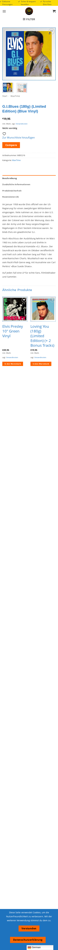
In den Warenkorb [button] (12, 364)
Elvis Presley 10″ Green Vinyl (12, 331)
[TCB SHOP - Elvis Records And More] (29, 11)
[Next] (51, 54)
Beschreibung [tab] (9, 178)
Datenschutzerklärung (28, 939)
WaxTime (15, 96)
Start (4, 96)
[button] (4, 11)
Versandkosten (22, 124)
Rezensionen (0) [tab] (10, 196)
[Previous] (7, 54)
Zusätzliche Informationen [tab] (16, 184)
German (36, 947)
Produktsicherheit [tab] (11, 190)
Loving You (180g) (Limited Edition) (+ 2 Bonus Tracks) (42, 336)
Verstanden (29, 928)
